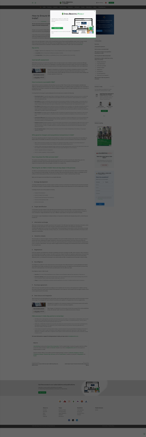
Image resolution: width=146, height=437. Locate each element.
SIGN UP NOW (57, 28)
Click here (60, 31)
